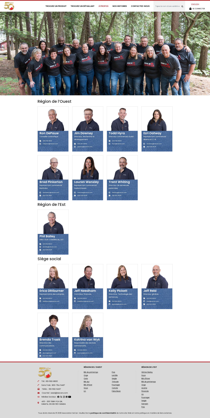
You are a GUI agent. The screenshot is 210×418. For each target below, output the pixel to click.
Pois (113, 372)
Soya (86, 388)
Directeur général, (151, 294)
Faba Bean (116, 391)
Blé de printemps (91, 372)
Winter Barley (147, 372)
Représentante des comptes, (51, 294)
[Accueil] (9, 6)
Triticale (115, 382)
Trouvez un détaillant (82, 6)
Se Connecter (198, 8)
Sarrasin (144, 404)
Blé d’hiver (88, 385)
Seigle (114, 378)
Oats (86, 378)
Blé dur (86, 382)
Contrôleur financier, (83, 294)
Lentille (115, 375)
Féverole (145, 391)
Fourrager (116, 385)
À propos (103, 6)
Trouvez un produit (55, 6)
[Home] (46, 373)
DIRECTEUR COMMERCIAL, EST (51, 239)
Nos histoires (120, 6)
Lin (85, 391)
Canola (115, 388)
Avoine (144, 388)
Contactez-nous (140, 6)
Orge (86, 375)
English (195, 4)
